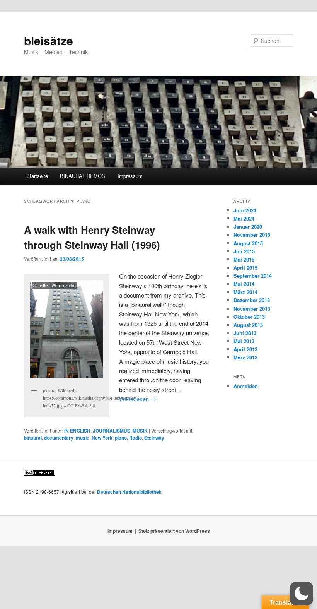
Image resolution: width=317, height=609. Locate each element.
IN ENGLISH (77, 430)
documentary (58, 437)
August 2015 (248, 243)
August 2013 (248, 324)
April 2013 (245, 349)
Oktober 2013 (249, 316)
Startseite (37, 176)
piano (121, 437)
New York (102, 437)
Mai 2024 (243, 218)
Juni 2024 (244, 210)
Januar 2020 (247, 226)
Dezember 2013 (251, 300)
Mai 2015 (243, 259)
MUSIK (140, 430)
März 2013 (245, 357)
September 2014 (252, 275)
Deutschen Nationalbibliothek (129, 491)
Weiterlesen (137, 399)
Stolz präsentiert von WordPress (174, 530)
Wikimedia (63, 285)
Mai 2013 (243, 341)
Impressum (130, 176)
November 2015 (251, 234)
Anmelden (245, 386)
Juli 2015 (244, 251)
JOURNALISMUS (111, 430)
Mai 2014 (243, 283)
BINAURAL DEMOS (82, 176)
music (82, 437)
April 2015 (245, 267)
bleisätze (48, 40)
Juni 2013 (244, 333)
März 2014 (245, 292)
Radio (135, 437)
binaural (33, 437)
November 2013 (251, 308)
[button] (301, 593)
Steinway (154, 437)
